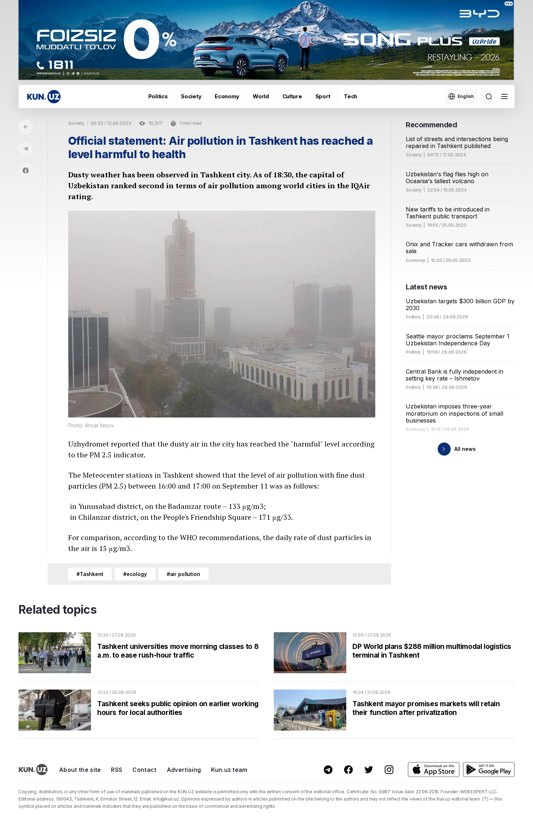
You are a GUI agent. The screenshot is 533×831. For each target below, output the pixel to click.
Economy (227, 96)
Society (191, 96)
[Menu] (504, 96)
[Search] (488, 96)
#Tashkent (90, 574)
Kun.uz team (229, 769)
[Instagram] (389, 769)
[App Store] (433, 769)
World (261, 96)
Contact (144, 769)
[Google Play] (489, 769)
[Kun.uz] (44, 96)
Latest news (426, 287)
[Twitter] (368, 769)
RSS (116, 769)
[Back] (25, 127)
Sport (323, 96)
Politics (158, 96)
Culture (292, 96)
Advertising (184, 769)
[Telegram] (25, 148)
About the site (80, 769)
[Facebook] (25, 170)
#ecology (135, 574)
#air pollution (183, 574)
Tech (350, 96)
